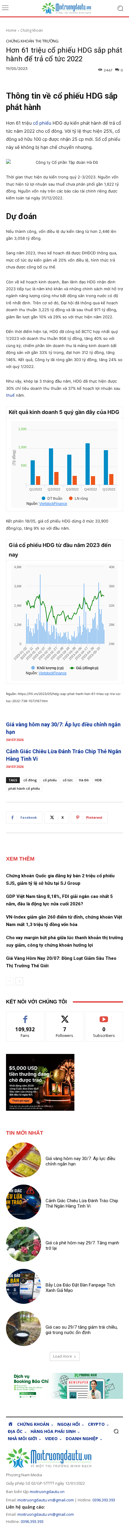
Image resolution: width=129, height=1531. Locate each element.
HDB (98, 780)
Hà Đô (84, 780)
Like (25, 1016)
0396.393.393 (103, 1500)
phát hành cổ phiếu (24, 788)
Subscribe (104, 1016)
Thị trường (46, 41)
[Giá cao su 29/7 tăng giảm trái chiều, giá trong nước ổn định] (23, 1328)
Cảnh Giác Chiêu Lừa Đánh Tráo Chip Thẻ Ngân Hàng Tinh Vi (82, 1203)
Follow (65, 1016)
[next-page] (19, 981)
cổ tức (68, 780)
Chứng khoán (31, 30)
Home (11, 30)
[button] (116, 1431)
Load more (62, 1356)
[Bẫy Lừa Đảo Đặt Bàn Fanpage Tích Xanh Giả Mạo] (23, 1286)
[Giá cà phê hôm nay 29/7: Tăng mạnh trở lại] (23, 1244)
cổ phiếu (42, 123)
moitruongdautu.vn (47, 1491)
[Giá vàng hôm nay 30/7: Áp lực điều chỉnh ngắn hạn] (23, 1159)
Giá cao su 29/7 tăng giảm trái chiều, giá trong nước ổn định (82, 1329)
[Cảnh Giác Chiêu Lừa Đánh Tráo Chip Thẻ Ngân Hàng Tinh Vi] (23, 1202)
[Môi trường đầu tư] (70, 8)
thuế (10, 395)
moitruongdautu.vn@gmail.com (45, 1500)
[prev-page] (10, 981)
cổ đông (30, 780)
